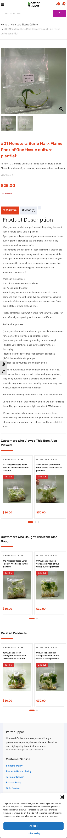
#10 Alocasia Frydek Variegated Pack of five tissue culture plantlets (47, 656)
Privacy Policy (34, 833)
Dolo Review (13, 788)
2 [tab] (35, 522)
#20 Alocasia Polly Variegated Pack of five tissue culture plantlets (14, 656)
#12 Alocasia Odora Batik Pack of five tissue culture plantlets (16, 467)
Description (10, 210)
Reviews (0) (28, 210)
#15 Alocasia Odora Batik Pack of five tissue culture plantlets (16, 564)
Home (4, 24)
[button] (62, 797)
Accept (33, 825)
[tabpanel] (17, 488)
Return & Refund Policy (18, 771)
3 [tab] (38, 522)
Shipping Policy (14, 765)
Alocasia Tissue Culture (13, 460)
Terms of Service (15, 777)
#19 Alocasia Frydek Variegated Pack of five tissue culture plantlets (47, 564)
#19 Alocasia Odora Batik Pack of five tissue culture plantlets (49, 467)
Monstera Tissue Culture (24, 24)
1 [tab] (30, 522)
